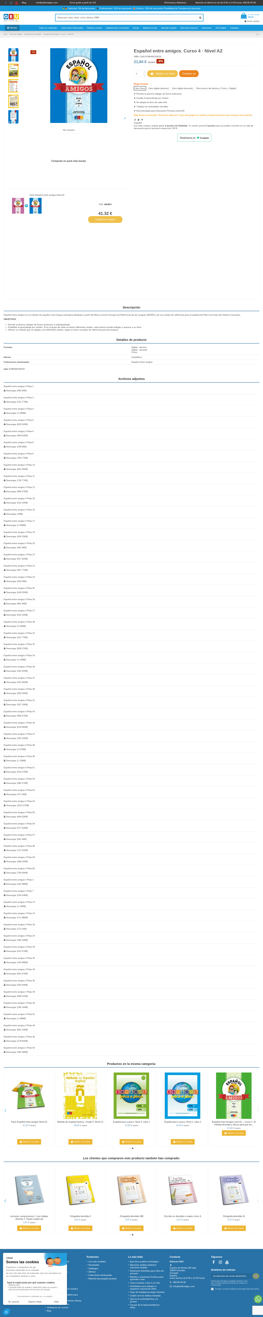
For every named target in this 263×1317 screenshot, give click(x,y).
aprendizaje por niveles (31, 327)
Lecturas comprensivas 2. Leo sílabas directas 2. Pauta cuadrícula (80, 1217)
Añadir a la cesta (165, 73)
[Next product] (258, 34)
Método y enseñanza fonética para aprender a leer (146, 1278)
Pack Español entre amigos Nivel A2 (47, 195)
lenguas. (114, 330)
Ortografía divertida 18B (183, 1216)
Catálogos (93, 1268)
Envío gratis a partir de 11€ (83, 2)
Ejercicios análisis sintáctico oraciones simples (143, 1266)
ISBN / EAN (139, 56)
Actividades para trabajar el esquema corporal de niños (143, 1287)
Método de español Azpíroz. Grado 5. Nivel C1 (132, 1122)
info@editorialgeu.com (47, 2)
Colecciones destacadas (100, 1275)
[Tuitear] (139, 120)
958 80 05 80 (179, 1282)
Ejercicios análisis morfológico (144, 1261)
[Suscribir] (255, 1276)
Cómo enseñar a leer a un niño (145, 1283)
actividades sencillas (158, 106)
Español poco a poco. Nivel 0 (29, 1122)
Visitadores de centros (57, 1307)
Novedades (93, 1265)
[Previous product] (257, 34)
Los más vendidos (97, 1261)
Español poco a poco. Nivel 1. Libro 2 (233, 1122)
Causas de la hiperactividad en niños (145, 1306)
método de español (40, 315)
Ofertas (92, 1272)
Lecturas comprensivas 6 (29, 1216)
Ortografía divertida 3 (131, 1216)
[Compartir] (135, 120)
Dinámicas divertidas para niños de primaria (147, 1272)
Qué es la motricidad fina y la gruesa (144, 1300)
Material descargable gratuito (102, 1278)
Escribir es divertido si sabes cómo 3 (234, 1216)
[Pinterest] (142, 120)
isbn (6, 369)
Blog (24, 2)
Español (138, 123)
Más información (253, 1289)
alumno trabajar (154, 94)
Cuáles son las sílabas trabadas (145, 1295)
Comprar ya (189, 73)
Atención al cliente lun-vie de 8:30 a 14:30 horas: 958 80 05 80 (225, 2)
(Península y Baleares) (175, 2)
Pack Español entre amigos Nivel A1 (80, 1122)
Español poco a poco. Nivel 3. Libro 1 (182, 1122)
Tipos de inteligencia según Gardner (147, 1292)
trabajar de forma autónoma (39, 324)
